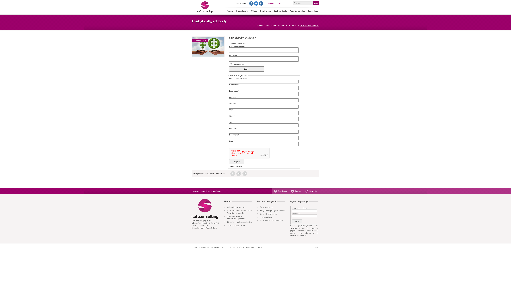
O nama (279, 3)
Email (231, 141)
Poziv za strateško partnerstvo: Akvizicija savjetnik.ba (239, 211)
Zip (231, 122)
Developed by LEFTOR (254, 247)
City (231, 110)
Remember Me (238, 64)
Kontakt (271, 3)
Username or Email (237, 46)
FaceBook (282, 191)
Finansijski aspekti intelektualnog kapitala (236, 217)
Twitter (298, 191)
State (231, 116)
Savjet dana (313, 11)
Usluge (254, 11)
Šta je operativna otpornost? (271, 220)
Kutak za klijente (280, 11)
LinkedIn (313, 191)
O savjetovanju (242, 11)
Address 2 (233, 103)
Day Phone (234, 135)
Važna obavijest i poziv (236, 207)
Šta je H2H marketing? (268, 214)
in (244, 173)
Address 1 (233, 97)
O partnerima (265, 11)
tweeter (238, 173)
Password (233, 55)
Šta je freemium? (266, 207)
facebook (232, 173)
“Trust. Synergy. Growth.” (237, 225)
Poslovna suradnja (297, 11)
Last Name (234, 91)
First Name (234, 84)
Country (233, 128)
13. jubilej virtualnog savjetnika (239, 222)
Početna (230, 11)
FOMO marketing (266, 217)
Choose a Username (238, 78)
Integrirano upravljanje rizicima (272, 210)
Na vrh (315, 247)
